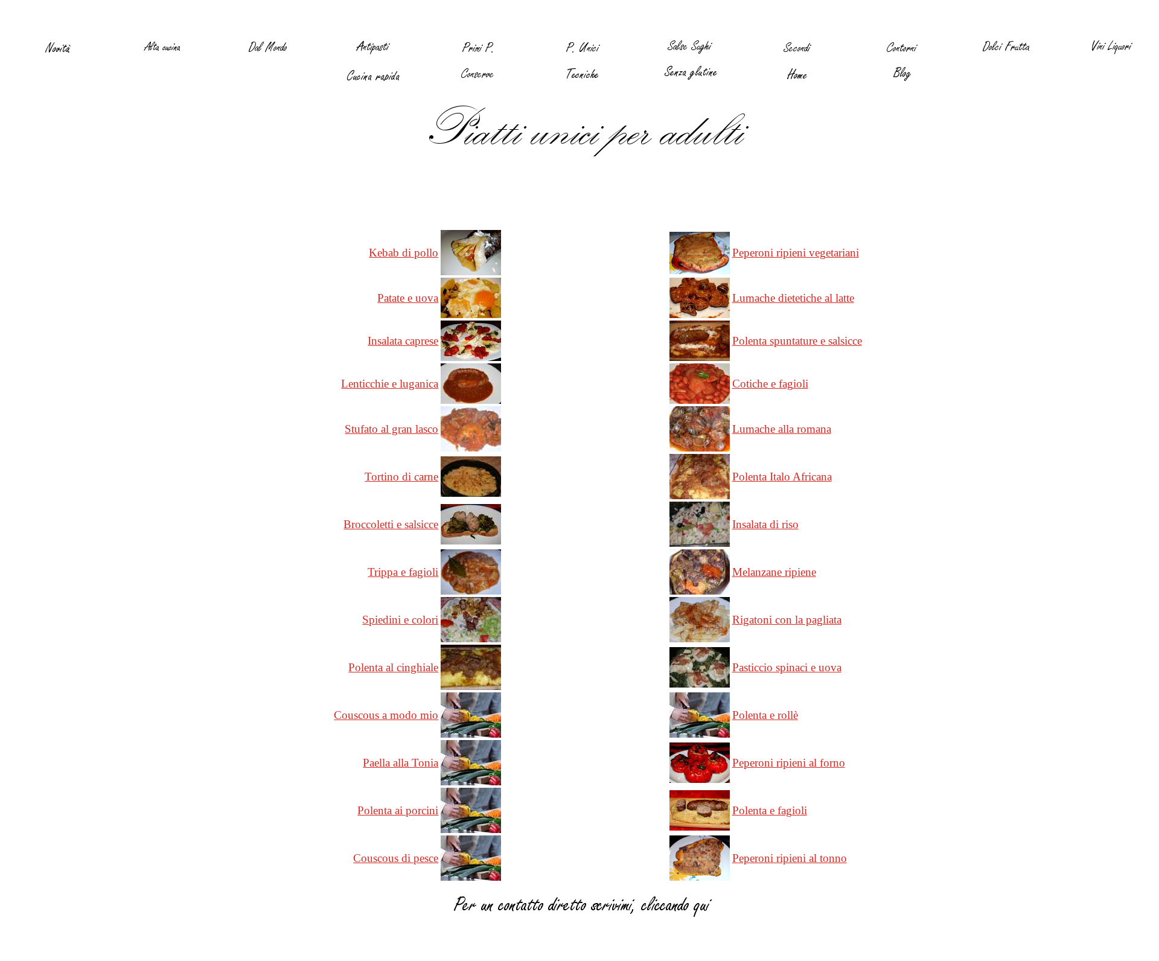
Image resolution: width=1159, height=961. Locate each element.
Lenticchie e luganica (389, 383)
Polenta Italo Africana (782, 476)
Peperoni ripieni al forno (788, 762)
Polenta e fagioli (769, 810)
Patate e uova (407, 298)
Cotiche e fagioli (770, 383)
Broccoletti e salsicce (390, 524)
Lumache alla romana (781, 429)
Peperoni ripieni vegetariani (795, 252)
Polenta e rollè (765, 715)
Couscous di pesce (395, 858)
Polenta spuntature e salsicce (797, 340)
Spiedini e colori (400, 619)
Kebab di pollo (403, 252)
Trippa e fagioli (403, 572)
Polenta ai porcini (397, 810)
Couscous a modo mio (386, 715)
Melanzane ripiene (774, 572)
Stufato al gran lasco (391, 429)
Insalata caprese (403, 340)
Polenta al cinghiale (393, 667)
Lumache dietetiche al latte (793, 298)
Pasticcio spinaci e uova (786, 667)
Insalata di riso (765, 524)
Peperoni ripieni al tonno (789, 858)
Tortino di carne (401, 476)
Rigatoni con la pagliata (786, 619)
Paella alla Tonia (400, 762)
